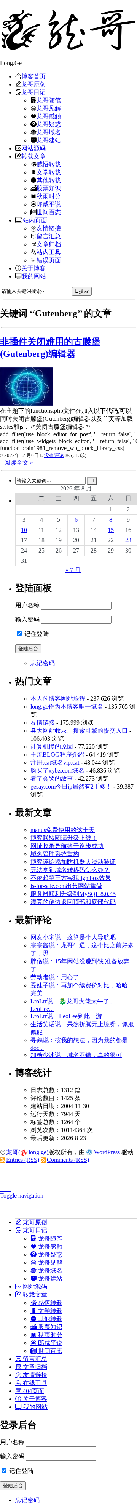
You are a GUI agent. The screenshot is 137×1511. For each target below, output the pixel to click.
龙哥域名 (49, 132)
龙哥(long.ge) (27, 1152)
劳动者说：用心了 (54, 977)
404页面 (32, 1391)
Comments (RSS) (68, 1159)
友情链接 (49, 228)
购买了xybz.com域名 (57, 770)
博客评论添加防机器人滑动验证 (73, 862)
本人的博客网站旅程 (57, 698)
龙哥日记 (33, 92)
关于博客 (33, 268)
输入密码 (27, 619)
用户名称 (27, 605)
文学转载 (49, 172)
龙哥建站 (49, 140)
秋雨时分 (49, 196)
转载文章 (33, 156)
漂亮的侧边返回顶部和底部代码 (73, 902)
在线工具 (34, 1383)
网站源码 (33, 148)
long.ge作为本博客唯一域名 (66, 706)
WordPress (107, 1152)
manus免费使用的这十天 (62, 830)
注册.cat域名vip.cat (54, 762)
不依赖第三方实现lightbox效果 (70, 878)
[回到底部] (68, 1186)
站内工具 (49, 252)
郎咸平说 (49, 204)
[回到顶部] (68, 1175)
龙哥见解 (49, 108)
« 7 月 (73, 570)
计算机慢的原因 (51, 746)
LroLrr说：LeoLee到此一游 (66, 1016)
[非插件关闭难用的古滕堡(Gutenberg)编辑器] (26, 403)
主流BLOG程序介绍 (57, 754)
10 (24, 530)
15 (111, 530)
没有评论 (54, 455)
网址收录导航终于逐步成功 (67, 846)
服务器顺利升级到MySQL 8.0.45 (73, 894)
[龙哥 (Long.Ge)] (68, 29)
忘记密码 (42, 663)
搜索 (84, 291)
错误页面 (49, 260)
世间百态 (49, 212)
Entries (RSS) (22, 1159)
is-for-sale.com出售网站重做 (66, 886)
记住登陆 (36, 634)
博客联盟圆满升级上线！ (63, 838)
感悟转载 (49, 164)
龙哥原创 (33, 84)
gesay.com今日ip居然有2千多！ (71, 786)
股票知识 (49, 188)
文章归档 (49, 244)
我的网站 (34, 276)
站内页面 (35, 220)
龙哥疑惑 (49, 124)
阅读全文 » (18, 462)
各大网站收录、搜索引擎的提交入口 (79, 730)
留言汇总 (49, 236)
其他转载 (49, 180)
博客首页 (33, 76)
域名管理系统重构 (54, 854)
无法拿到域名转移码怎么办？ (70, 870)
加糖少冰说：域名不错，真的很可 (76, 1055)
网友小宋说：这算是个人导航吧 (73, 937)
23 (128, 540)
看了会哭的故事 (51, 778)
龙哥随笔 (49, 100)
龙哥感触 (49, 116)
